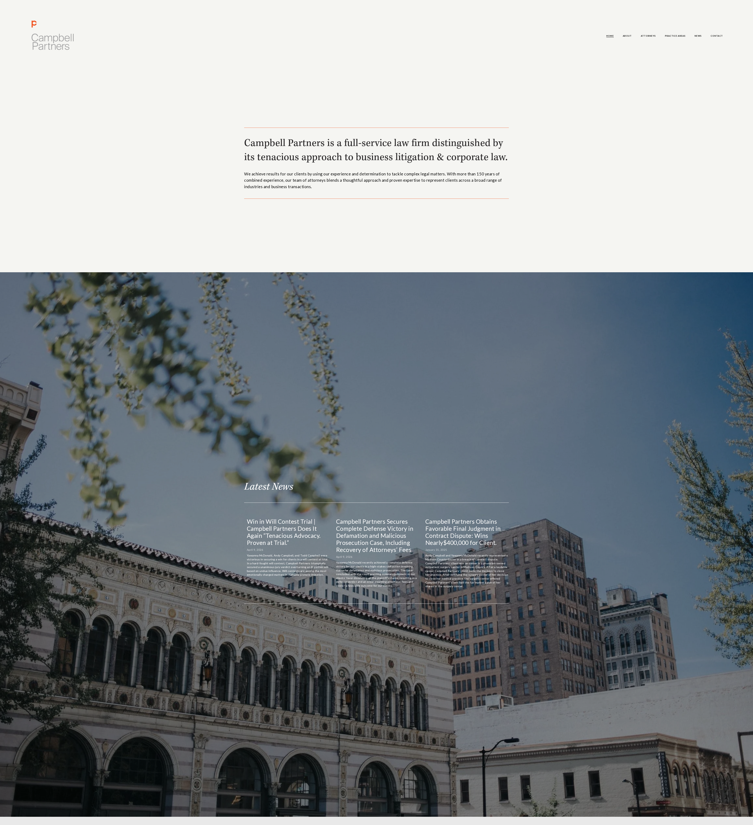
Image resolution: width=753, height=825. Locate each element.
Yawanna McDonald (349, 562)
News (698, 36)
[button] (502, 513)
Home (610, 36)
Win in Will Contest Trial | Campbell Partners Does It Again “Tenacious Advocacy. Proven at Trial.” (284, 532)
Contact (717, 36)
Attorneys (648, 36)
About (627, 36)
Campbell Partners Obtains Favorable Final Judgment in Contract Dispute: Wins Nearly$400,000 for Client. (463, 532)
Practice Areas (675, 36)
